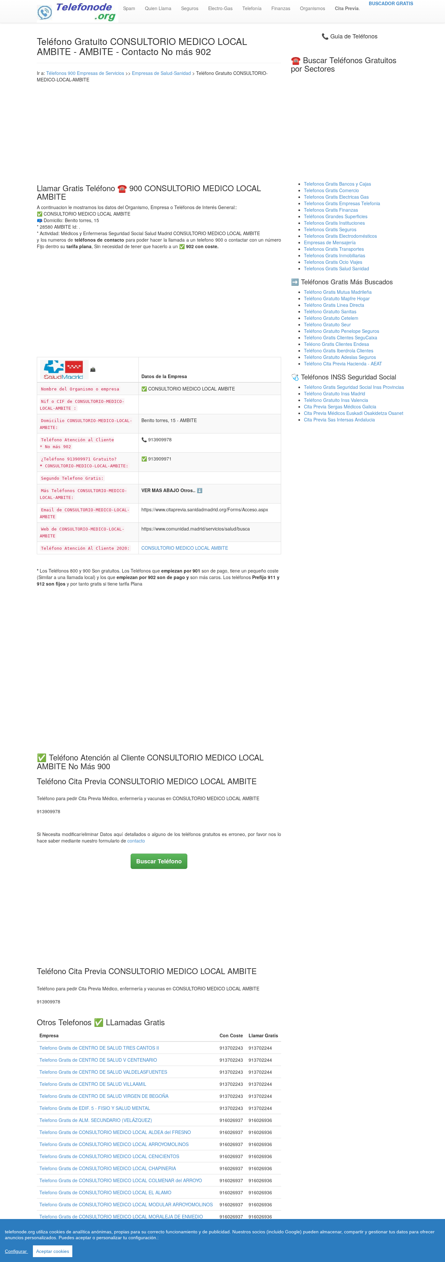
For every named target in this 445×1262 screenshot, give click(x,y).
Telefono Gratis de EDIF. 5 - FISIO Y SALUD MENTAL (94, 1108)
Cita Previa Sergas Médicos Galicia (340, 406)
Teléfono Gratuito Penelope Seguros (341, 331)
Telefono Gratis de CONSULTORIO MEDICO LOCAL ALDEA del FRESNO (115, 1132)
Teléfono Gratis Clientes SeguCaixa (340, 337)
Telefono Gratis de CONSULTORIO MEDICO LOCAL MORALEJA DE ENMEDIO (121, 1216)
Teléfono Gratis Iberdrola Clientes (338, 350)
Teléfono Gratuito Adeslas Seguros (340, 357)
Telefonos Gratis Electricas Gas (336, 196)
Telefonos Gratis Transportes (334, 249)
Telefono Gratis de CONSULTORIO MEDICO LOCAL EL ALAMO (105, 1192)
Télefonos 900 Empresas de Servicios (85, 73)
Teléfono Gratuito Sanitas (330, 311)
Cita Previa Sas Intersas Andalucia (339, 419)
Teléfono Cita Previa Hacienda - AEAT (343, 363)
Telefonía (252, 8)
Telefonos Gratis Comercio (331, 190)
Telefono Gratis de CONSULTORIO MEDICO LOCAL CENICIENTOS (109, 1156)
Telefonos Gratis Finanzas (331, 209)
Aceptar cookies (52, 1251)
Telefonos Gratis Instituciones (334, 223)
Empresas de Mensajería (330, 242)
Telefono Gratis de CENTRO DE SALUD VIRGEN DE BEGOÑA (103, 1096)
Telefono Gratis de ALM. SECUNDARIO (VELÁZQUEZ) (95, 1120)
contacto (136, 840)
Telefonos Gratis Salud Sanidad (336, 268)
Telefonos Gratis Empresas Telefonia (342, 203)
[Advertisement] (159, 131)
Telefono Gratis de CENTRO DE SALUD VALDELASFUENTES (103, 1072)
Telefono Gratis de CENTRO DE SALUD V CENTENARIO (98, 1059)
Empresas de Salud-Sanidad (161, 73)
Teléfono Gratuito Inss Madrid (334, 393)
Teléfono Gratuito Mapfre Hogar (337, 298)
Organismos (312, 8)
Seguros (189, 8)
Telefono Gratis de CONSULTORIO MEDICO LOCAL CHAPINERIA (107, 1168)
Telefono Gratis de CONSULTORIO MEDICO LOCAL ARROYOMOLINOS (114, 1144)
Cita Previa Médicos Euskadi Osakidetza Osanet (353, 413)
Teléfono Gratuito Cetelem (331, 318)
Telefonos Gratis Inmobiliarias (334, 255)
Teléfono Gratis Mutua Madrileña (338, 292)
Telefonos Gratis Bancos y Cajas (337, 183)
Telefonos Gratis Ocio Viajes (333, 262)
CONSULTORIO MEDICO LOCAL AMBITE (184, 548)
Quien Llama (158, 8)
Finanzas (280, 8)
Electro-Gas (220, 8)
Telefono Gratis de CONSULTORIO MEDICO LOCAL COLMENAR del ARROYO (120, 1180)
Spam (129, 8)
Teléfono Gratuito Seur (327, 324)
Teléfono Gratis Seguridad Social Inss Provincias (354, 387)
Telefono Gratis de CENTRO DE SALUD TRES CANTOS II (99, 1047)
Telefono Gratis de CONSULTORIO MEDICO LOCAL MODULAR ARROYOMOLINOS (126, 1204)
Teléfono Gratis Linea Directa (334, 305)
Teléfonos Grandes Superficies (335, 216)
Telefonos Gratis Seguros (330, 229)
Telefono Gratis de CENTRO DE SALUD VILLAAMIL (92, 1084)
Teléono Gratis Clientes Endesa (336, 344)
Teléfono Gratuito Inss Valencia (336, 400)
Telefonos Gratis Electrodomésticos (340, 236)
